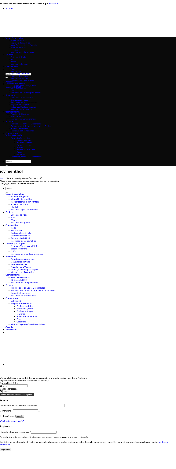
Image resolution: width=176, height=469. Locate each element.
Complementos (13, 111)
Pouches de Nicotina (20, 114)
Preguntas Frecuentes (20, 138)
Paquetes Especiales (19, 128)
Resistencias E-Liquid (20, 78)
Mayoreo (20, 147)
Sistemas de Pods (19, 214)
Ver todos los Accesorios (21, 109)
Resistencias (16, 71)
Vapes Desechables (15, 194)
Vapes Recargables (20, 196)
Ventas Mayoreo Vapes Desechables (26, 156)
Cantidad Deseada (8, 388)
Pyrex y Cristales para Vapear (23, 107)
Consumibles (12, 66)
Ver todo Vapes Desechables (24, 209)
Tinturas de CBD (18, 116)
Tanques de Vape (18, 102)
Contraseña (6, 410)
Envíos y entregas (23, 145)
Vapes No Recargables (21, 199)
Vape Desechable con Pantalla (25, 201)
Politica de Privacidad (25, 149)
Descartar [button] (54, 3)
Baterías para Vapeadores (22, 97)
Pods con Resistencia (20, 73)
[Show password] (39, 411)
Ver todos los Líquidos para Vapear (26, 92)
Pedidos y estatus (23, 140)
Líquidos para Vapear (16, 83)
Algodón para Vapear (20, 104)
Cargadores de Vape (19, 100)
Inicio (2, 178)
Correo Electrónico (9, 383)
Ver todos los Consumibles (22, 80)
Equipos (9, 212)
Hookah (15, 207)
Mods (13, 220)
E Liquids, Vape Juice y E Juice (23, 85)
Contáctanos (12, 133)
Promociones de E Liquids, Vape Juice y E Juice (31, 126)
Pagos (19, 152)
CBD (13, 251)
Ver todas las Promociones (22, 131)
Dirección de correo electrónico (15, 432)
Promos (9, 285)
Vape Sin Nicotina (19, 204)
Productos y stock (24, 142)
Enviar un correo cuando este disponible (17, 395)
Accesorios (11, 256)
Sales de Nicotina (18, 88)
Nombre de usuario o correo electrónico (19, 405)
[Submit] (7, 77)
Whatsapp (15, 135)
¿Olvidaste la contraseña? (12, 421)
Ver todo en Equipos (20, 222)
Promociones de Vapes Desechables (26, 124)
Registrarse (5, 450)
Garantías (20, 154)
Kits (13, 217)
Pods (13, 69)
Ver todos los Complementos (23, 119)
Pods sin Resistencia (19, 76)
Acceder (19, 416)
